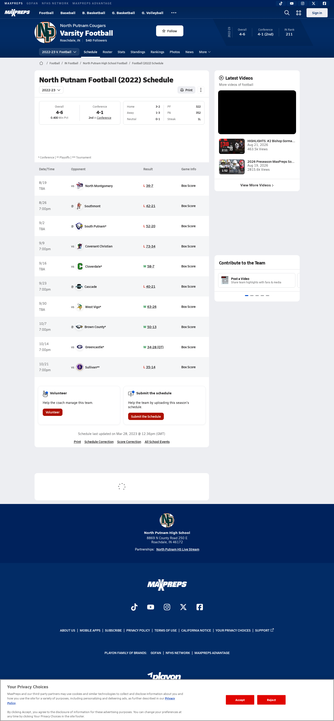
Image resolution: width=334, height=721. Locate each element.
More (203, 51)
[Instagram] (303, 3)
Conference (104, 117)
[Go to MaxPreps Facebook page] (199, 607)
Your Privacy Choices (233, 630)
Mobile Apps (90, 630)
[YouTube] (292, 3)
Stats (121, 51)
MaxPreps (14, 3)
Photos (175, 51)
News (189, 51)
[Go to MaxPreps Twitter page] (183, 607)
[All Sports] (174, 13)
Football (46, 12)
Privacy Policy (138, 630)
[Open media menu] (299, 13)
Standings (138, 51)
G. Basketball (123, 12)
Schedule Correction (99, 442)
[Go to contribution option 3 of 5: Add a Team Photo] (257, 295)
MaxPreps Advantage (92, 3)
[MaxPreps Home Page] (41, 63)
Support (262, 630)
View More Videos (255, 185)
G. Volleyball (152, 12)
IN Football (71, 63)
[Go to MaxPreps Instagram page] (167, 607)
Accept (240, 700)
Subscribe (113, 630)
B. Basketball (93, 12)
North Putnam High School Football (105, 63)
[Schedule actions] (200, 90)
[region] (167, 700)
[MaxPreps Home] (17, 12)
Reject (271, 700)
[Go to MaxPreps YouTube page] (150, 607)
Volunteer (53, 412)
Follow (172, 31)
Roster (107, 51)
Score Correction (129, 442)
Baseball (67, 12)
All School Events (157, 442)
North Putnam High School (167, 532)
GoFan (32, 3)
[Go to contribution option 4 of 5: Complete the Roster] (262, 295)
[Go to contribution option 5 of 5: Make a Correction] (267, 295)
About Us (67, 630)
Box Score (188, 185)
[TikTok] (281, 3)
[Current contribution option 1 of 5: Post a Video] (246, 295)
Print (188, 90)
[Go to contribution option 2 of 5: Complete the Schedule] (252, 295)
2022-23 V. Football (56, 51)
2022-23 (48, 90)
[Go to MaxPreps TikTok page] (134, 607)
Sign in (317, 12)
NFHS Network (55, 3)
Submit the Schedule (146, 416)
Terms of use (166, 630)
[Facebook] (324, 3)
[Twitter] (314, 3)
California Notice (196, 630)
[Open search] (287, 13)
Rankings (157, 51)
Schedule (90, 51)
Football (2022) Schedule (147, 63)
